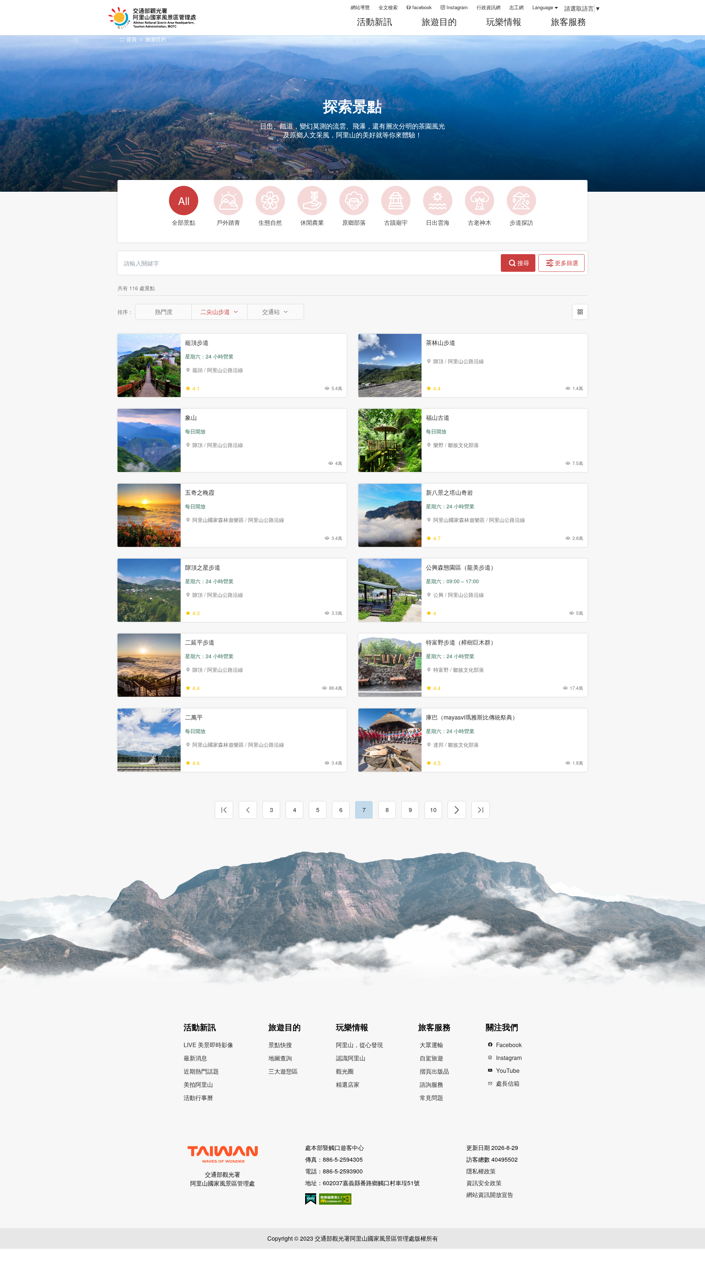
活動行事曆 (198, 1097)
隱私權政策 (481, 1171)
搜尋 (523, 263)
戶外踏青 (228, 222)
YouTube (508, 1070)
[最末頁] (480, 810)
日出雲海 (437, 222)
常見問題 (431, 1097)
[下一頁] (457, 810)
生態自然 (270, 222)
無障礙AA (335, 1199)
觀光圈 (345, 1071)
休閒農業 (312, 222)
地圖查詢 (280, 1058)
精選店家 (347, 1084)
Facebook (509, 1044)
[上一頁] (248, 810)
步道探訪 (521, 222)
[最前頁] (224, 810)
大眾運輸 (431, 1044)
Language (542, 7)
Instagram (457, 7)
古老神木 (479, 222)
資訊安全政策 (484, 1183)
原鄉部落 (354, 222)
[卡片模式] (580, 311)
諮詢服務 (431, 1084)
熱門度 (164, 311)
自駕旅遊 (431, 1058)
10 (433, 809)
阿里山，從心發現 (359, 1044)
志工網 (516, 7)
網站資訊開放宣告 (489, 1194)
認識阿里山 (350, 1058)
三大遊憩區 (283, 1071)
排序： (125, 311)
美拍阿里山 (198, 1084)
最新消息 (195, 1058)
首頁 (131, 39)
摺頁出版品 (434, 1071)
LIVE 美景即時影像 (208, 1044)
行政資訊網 (488, 7)
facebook (422, 7)
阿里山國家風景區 (161, 18)
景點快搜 (280, 1044)
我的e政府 (310, 1199)
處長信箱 (508, 1083)
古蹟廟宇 (396, 222)
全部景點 (183, 210)
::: (342, 7)
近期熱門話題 (201, 1071)
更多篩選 (566, 263)
